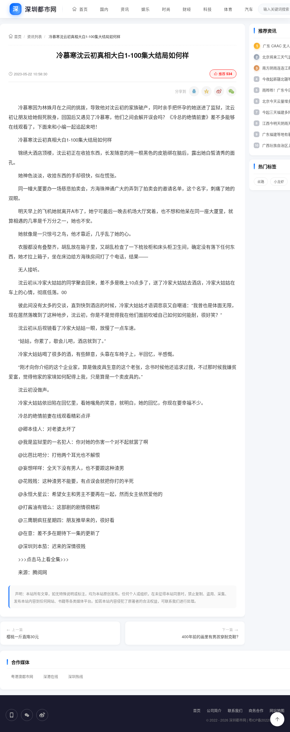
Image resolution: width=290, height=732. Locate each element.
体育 (228, 9)
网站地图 (277, 710)
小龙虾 (279, 181)
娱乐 (145, 9)
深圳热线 (75, 676)
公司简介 (214, 710)
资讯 (125, 9)
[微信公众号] (27, 715)
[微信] (231, 91)
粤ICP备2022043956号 (266, 720)
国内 (104, 9)
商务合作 (256, 710)
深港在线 (50, 676)
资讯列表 (34, 36)
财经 (187, 9)
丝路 (260, 181)
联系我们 (235, 710)
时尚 (166, 9)
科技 (207, 9)
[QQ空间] (206, 91)
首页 (82, 9)
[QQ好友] (194, 91)
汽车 (249, 9)
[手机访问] (12, 715)
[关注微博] (42, 715)
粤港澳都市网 (22, 676)
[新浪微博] (219, 91)
